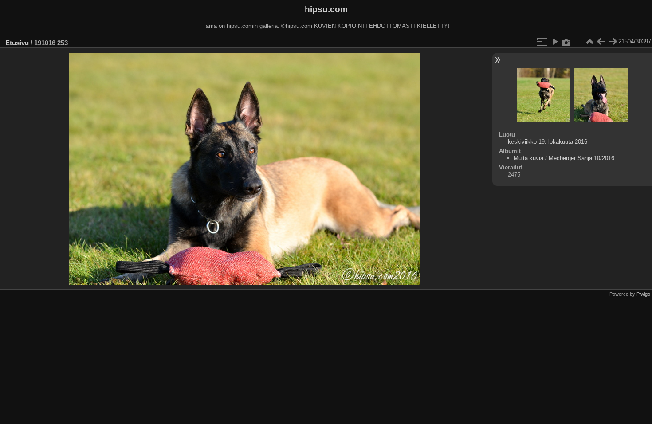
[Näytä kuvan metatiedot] (566, 41)
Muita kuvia (528, 158)
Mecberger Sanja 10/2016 (581, 158)
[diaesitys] (555, 41)
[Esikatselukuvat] (589, 41)
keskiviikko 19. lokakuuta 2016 (547, 141)
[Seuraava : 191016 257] (612, 41)
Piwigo (643, 294)
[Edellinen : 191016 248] (601, 41)
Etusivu (17, 43)
